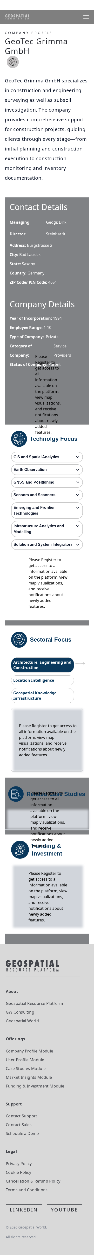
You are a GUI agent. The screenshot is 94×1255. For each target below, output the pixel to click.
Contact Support (21, 1116)
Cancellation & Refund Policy (33, 1181)
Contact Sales (19, 1124)
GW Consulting (20, 1012)
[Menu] (86, 17)
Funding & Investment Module (35, 1086)
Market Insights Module (29, 1077)
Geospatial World (22, 1021)
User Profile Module (25, 1059)
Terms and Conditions (27, 1190)
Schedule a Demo (22, 1133)
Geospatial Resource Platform (34, 1003)
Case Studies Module (26, 1068)
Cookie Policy (18, 1172)
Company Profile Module (29, 1051)
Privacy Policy (19, 1163)
